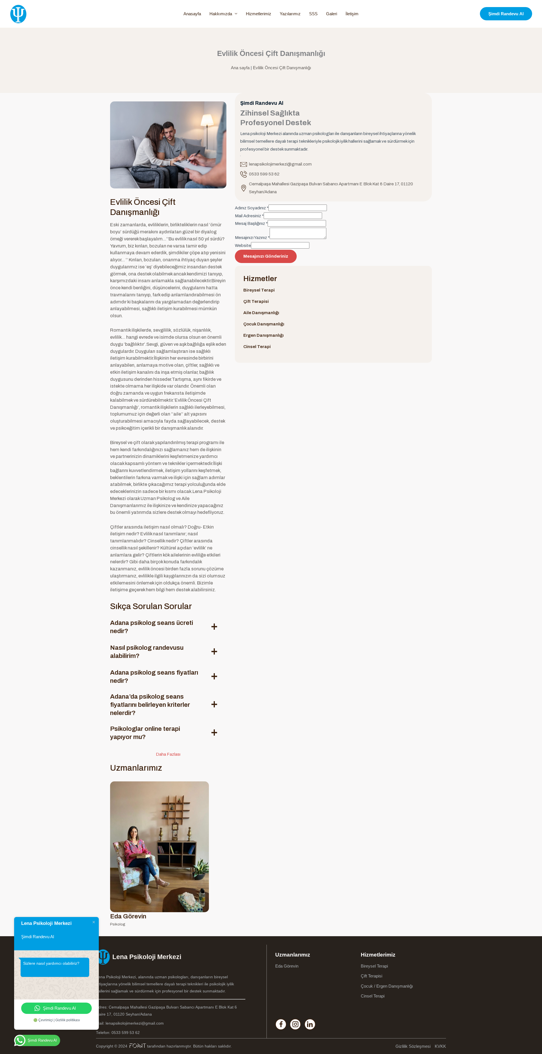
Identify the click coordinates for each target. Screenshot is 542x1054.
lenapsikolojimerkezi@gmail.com (280, 164)
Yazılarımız (290, 13)
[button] (506, 13)
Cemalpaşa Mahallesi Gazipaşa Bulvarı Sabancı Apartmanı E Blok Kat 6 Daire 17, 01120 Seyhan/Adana (331, 188)
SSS (313, 13)
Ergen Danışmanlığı (263, 335)
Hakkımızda (220, 13)
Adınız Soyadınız (251, 208)
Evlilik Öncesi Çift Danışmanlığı (282, 67)
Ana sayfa (240, 67)
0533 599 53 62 (264, 174)
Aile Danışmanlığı (261, 312)
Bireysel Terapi (259, 290)
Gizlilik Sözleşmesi (412, 1046)
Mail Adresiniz (249, 216)
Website (243, 245)
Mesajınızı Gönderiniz (265, 256)
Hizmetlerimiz (258, 13)
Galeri (331, 13)
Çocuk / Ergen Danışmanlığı (387, 986)
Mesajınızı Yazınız (252, 237)
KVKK (440, 1046)
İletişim (352, 13)
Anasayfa (192, 13)
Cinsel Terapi (257, 346)
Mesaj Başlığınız (251, 223)
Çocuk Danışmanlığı (263, 324)
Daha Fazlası (168, 754)
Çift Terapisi (256, 301)
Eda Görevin (286, 966)
